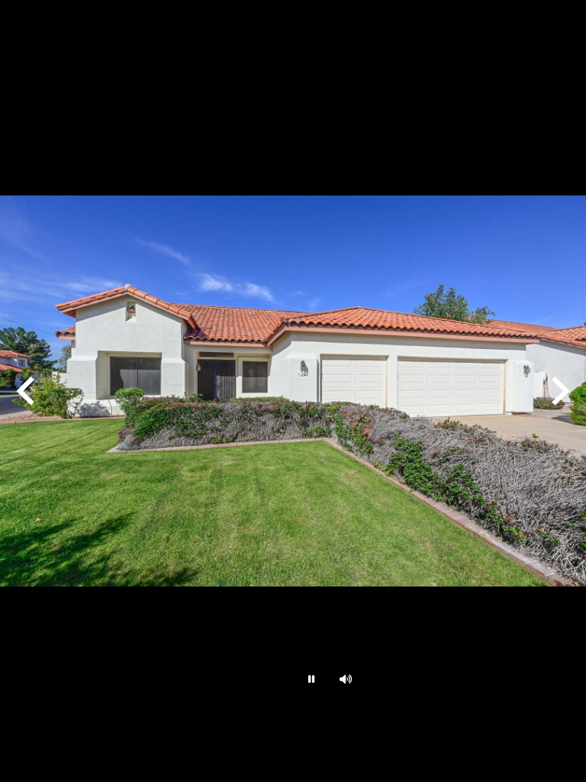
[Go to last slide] (27, 391)
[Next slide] (558, 391)
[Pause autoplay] (310, 678)
